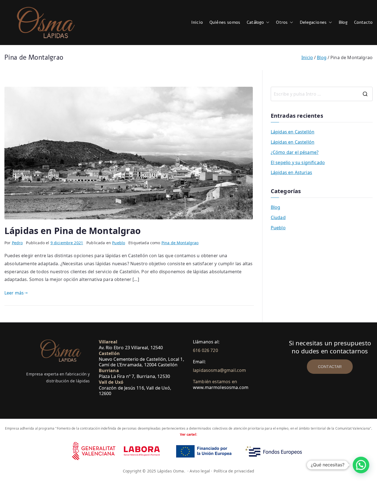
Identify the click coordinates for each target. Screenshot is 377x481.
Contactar (330, 366)
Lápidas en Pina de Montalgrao (72, 230)
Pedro (17, 242)
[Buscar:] (321, 94)
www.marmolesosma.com (220, 387)
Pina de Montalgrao (180, 242)
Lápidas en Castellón (292, 132)
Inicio (197, 22)
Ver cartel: (188, 434)
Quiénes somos (224, 22)
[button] (266, 23)
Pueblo (118, 242)
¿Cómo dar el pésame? (294, 152)
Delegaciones (313, 22)
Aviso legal (200, 471)
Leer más (14, 293)
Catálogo (255, 22)
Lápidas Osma (170, 471)
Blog (343, 22)
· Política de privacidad (232, 471)
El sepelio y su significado (298, 162)
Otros (282, 22)
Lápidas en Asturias (291, 172)
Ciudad (278, 217)
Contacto (363, 22)
